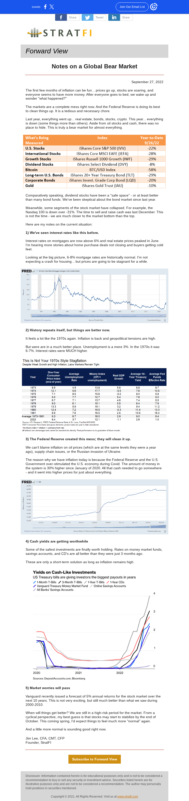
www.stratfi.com (127, 796)
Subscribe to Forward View (94, 759)
